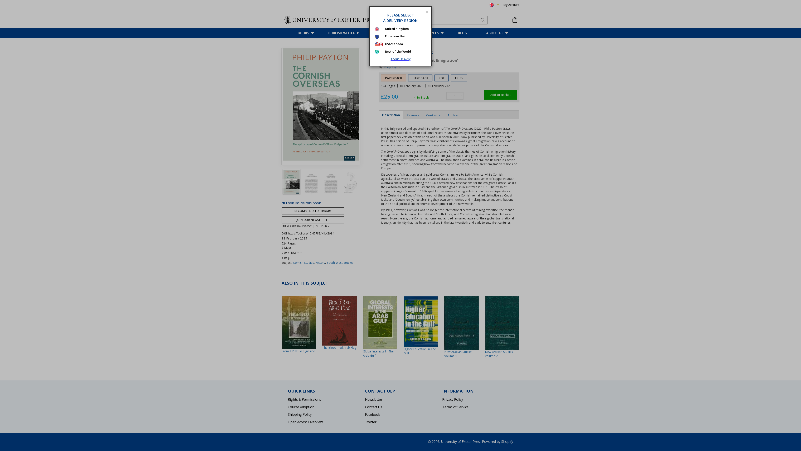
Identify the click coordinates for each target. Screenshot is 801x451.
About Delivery (401, 59)
